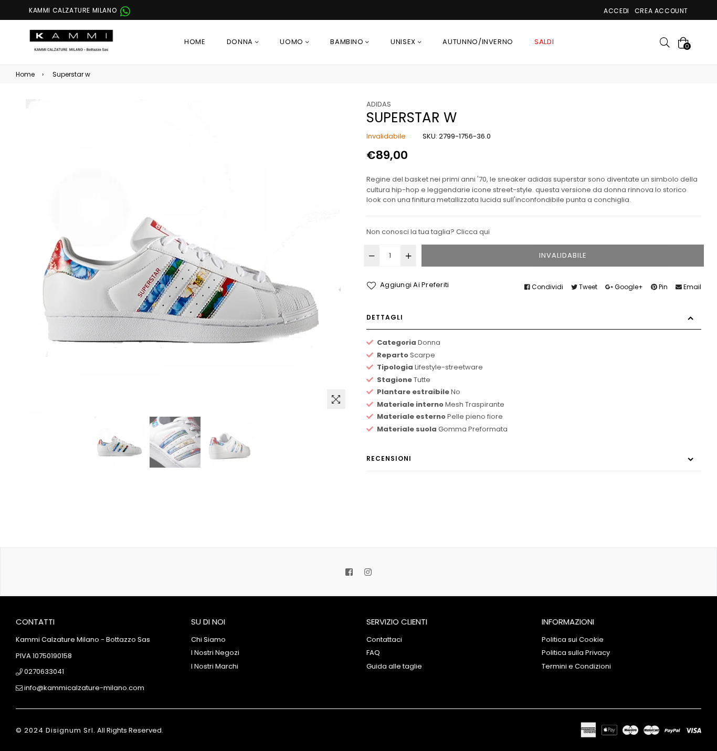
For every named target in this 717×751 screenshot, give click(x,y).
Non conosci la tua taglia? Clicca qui (428, 232)
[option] (119, 442)
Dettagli (384, 317)
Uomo (292, 42)
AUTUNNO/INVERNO (477, 42)
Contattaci (384, 639)
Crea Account (661, 10)
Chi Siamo (208, 639)
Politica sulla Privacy (576, 653)
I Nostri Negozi (215, 653)
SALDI (544, 42)
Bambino (347, 42)
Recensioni (389, 458)
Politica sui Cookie (573, 639)
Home (195, 42)
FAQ (373, 653)
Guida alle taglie (394, 666)
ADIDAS (378, 104)
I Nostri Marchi (214, 666)
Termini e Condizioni (576, 666)
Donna (241, 42)
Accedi (616, 10)
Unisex (404, 42)
